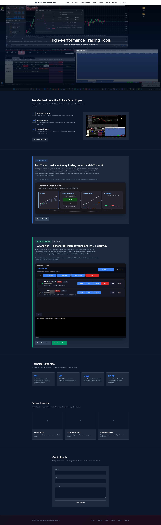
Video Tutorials (85, 2)
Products (74, 2)
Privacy (114, 2)
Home (67, 2)
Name (56, 469)
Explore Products (80, 50)
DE (125, 2)
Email (56, 477)
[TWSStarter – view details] (80, 300)
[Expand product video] (106, 126)
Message (57, 486)
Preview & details (42, 218)
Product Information (40, 139)
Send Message (80, 502)
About (94, 2)
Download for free (59, 342)
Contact (101, 2)
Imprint (108, 2)
